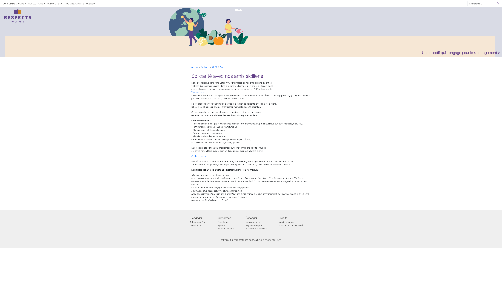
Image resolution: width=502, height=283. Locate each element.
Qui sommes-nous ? (14, 3)
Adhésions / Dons (198, 222)
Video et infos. (198, 92)
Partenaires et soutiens (256, 228)
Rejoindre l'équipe (254, 225)
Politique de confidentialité (290, 225)
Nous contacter (253, 222)
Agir (221, 67)
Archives (205, 67)
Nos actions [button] (35, 3)
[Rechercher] (498, 3)
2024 (214, 67)
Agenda (90, 3)
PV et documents (226, 228)
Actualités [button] (54, 3)
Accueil (194, 67)
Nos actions (195, 225)
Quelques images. (199, 156)
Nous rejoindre (74, 3)
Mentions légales (286, 222)
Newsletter (223, 222)
